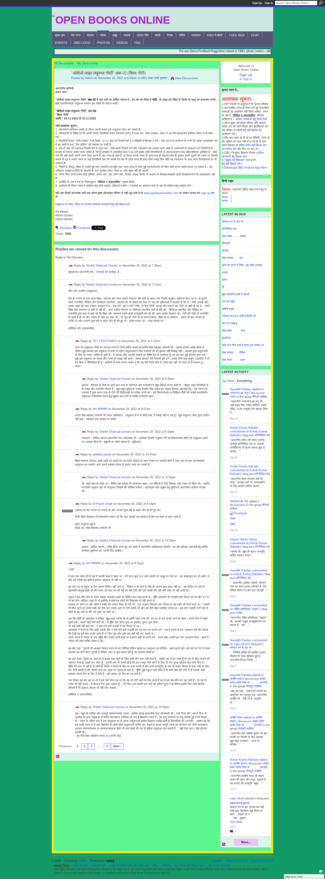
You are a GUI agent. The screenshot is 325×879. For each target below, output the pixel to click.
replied (256, 389)
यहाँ (227, 163)
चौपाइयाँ (226, 243)
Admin (89, 78)
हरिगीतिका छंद (229, 228)
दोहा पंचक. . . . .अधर (233, 359)
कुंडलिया (226, 338)
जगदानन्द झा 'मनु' (239, 501)
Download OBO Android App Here (245, 167)
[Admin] (61, 82)
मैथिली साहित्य (259, 396)
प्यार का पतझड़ (229, 323)
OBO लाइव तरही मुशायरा (154, 78)
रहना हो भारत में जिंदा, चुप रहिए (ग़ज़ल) (242, 265)
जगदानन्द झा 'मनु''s (240, 393)
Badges (218, 860)
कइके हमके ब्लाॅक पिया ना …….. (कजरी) (249, 680)
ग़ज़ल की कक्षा (80, 865)
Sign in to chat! (294, 876)
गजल (232, 396)
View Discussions (186, 78)
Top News (228, 380)
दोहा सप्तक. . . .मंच (232, 257)
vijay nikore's (242, 644)
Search (321, 3)
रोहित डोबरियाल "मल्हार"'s (247, 609)
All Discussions (64, 63)
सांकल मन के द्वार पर (232, 221)
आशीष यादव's (237, 678)
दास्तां (225, 272)
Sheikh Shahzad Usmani (102, 265)
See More (236, 821)
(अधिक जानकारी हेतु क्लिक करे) (243, 154)
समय (224, 279)
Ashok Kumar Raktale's (249, 574)
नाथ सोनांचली (100, 409)
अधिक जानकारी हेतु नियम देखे (251, 119)
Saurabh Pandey (240, 389)
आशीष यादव (236, 717)
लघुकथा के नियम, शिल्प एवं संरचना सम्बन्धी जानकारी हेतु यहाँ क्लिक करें (92, 204)
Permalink (71, 266)
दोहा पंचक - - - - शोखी (233, 236)
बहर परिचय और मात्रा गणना (189, 865)
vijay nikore (237, 798)
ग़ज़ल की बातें (98, 865)
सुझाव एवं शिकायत (234, 160)
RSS (58, 757)
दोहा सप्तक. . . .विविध (233, 352)
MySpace (66, 228)
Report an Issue (237, 860)
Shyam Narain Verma (243, 539)
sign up (205, 193)
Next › (117, 746)
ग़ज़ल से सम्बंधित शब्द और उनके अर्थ (129, 865)
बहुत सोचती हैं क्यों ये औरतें (235, 294)
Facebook (84, 228)
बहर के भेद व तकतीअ (219, 865)
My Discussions (87, 63)
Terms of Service (262, 860)
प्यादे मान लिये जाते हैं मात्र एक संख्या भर (243, 345)
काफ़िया (166, 865)
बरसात (225, 250)
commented (237, 431)
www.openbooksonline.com (161, 193)
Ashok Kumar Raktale (244, 427)
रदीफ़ (155, 865)
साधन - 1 (227, 197)
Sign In (268, 3)
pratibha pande (102, 454)
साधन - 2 (227, 200)
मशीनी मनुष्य (228, 309)
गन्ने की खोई (228, 301)
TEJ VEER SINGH (105, 341)
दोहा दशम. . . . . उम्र (233, 330)
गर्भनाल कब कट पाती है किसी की (239, 316)
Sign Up (257, 3)
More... (246, 842)
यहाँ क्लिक (252, 130)
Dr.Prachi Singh (103, 503)
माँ (223, 287)
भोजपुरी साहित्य (254, 686)
